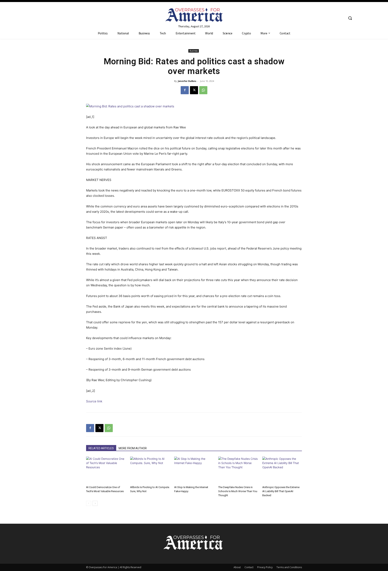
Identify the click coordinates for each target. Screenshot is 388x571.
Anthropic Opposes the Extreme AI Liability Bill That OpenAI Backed (280, 491)
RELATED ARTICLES (101, 448)
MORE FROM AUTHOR (133, 448)
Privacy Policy (265, 567)
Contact (249, 567)
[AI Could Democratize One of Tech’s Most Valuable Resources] (106, 470)
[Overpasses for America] (194, 15)
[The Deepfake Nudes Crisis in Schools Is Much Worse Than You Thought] (238, 470)
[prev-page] (88, 503)
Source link (94, 401)
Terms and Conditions (289, 567)
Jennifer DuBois (187, 80)
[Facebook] (185, 90)
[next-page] (95, 503)
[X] (194, 90)
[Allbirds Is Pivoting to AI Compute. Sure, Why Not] (150, 470)
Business (194, 50)
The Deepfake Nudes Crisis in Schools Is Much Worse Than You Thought (237, 491)
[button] (350, 18)
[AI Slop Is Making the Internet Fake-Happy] (194, 470)
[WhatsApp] (203, 90)
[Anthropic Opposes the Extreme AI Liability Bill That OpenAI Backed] (282, 470)
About (237, 567)
